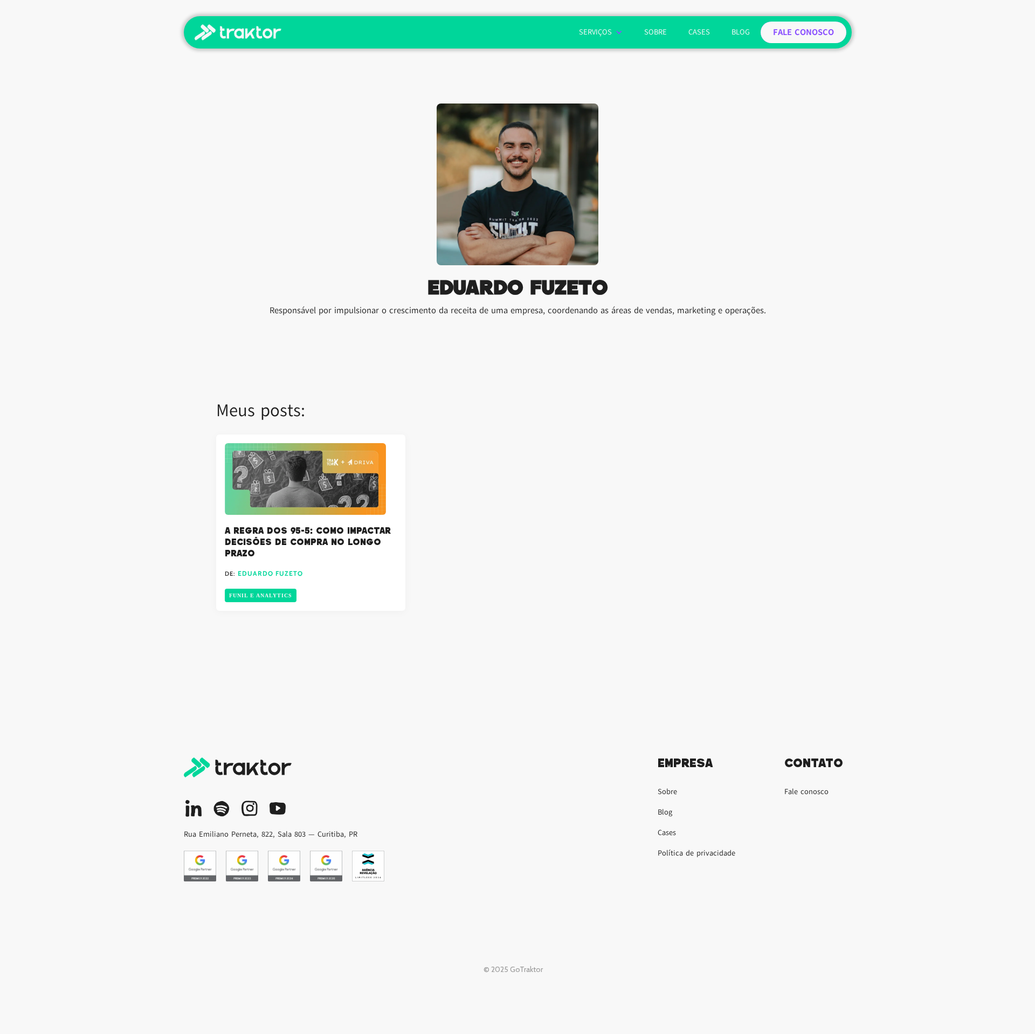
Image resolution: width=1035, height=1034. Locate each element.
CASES (699, 32)
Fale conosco (806, 792)
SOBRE (655, 32)
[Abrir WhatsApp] (1008, 1006)
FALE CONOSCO (803, 32)
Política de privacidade (696, 853)
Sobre (667, 792)
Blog (665, 812)
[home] (238, 32)
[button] (600, 32)
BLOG (741, 32)
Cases (667, 833)
